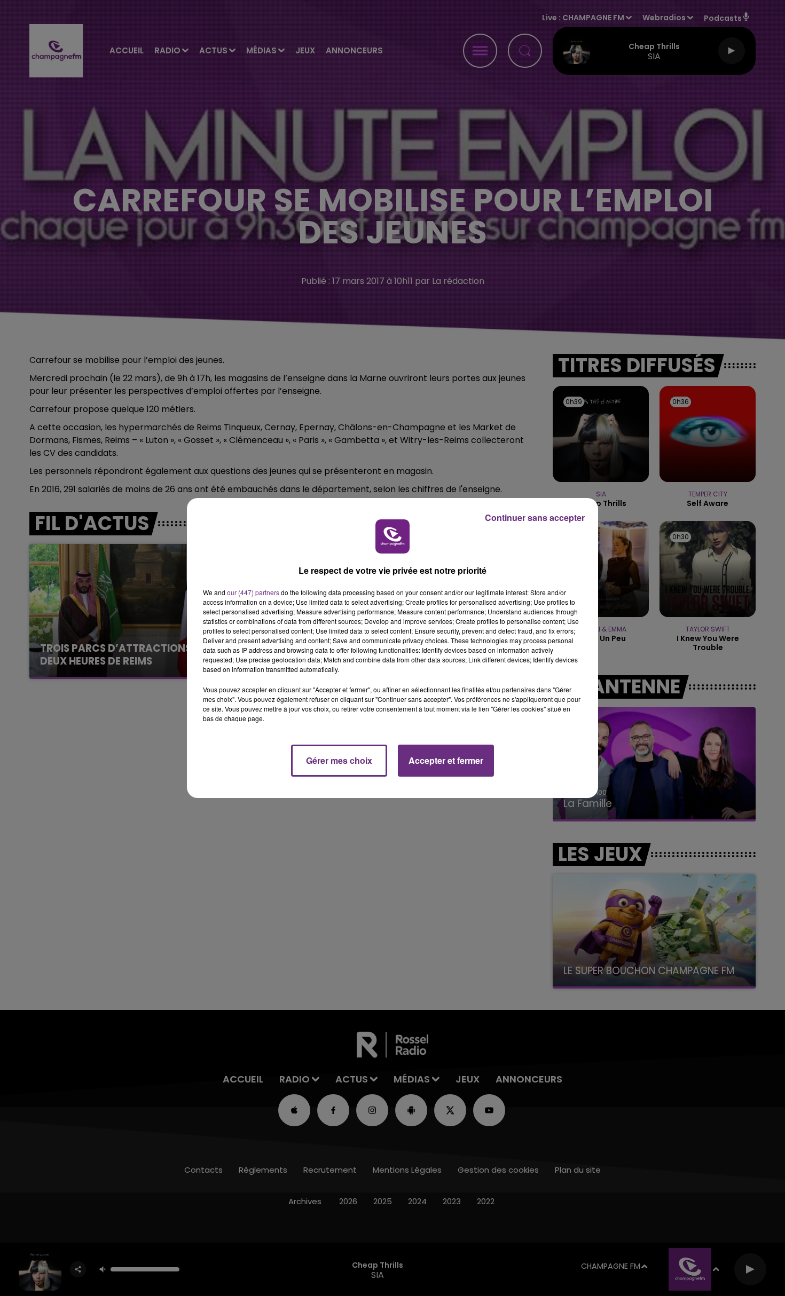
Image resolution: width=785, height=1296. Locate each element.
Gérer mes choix (339, 760)
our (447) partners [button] (253, 592)
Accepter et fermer (446, 760)
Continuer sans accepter (535, 517)
